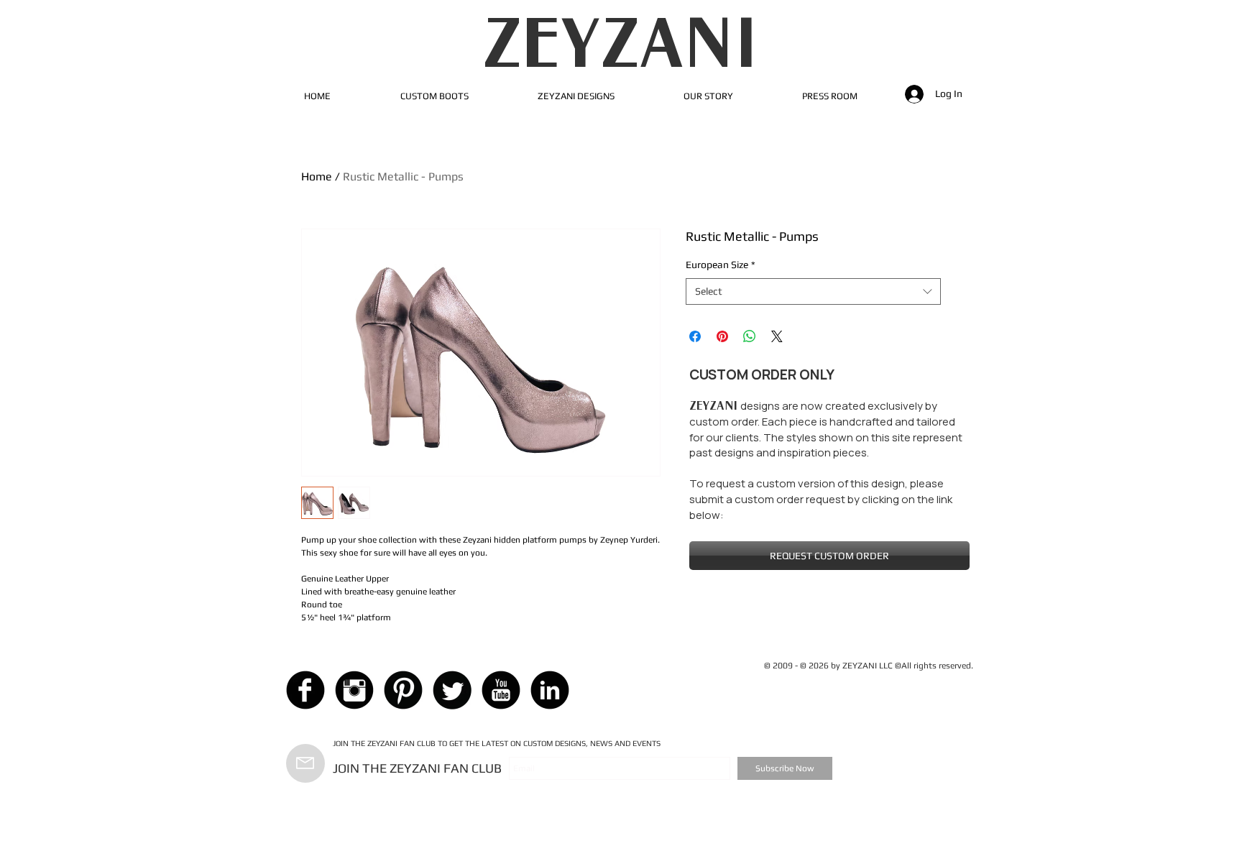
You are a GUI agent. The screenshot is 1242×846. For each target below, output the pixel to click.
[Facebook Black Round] (305, 690)
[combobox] (813, 291)
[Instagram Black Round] (354, 690)
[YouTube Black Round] (501, 690)
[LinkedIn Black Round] (549, 690)
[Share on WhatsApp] (749, 336)
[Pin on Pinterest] (722, 336)
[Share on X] (777, 336)
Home (316, 176)
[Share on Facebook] (695, 336)
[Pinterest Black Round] (403, 690)
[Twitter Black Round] (452, 690)
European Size (720, 264)
